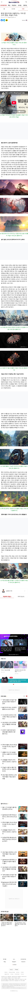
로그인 (11, 969)
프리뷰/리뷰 (3, 5)
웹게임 (25, 5)
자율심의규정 (6, 974)
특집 (9, 5)
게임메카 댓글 (7, 596)
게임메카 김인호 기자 (12, 17)
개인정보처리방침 (12, 972)
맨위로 (14, 964)
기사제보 (11, 974)
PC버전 (16, 969)
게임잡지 (14, 961)
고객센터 (22, 972)
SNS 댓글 (21, 596)
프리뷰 (13, 9)
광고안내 (17, 972)
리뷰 (23, 9)
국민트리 (23, 961)
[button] (13, 684)
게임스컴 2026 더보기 (13, 654)
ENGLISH (24, 20)
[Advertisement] (14, 26)
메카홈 (4, 959)
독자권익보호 (17, 974)
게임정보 (14, 5)
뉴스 (14, 959)
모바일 (19, 5)
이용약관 (5, 972)
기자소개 (22, 974)
